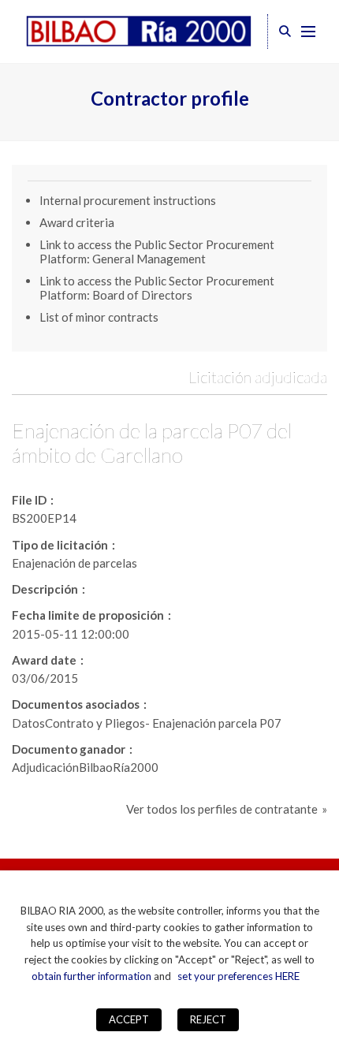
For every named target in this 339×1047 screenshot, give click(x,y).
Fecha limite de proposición (88, 615)
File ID (29, 500)
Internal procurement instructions (127, 200)
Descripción (45, 589)
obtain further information (91, 976)
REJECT (208, 1019)
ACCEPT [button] (129, 1019)
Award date (44, 660)
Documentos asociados (76, 704)
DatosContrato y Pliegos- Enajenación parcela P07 (146, 723)
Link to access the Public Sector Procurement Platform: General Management (156, 251)
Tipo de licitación (60, 545)
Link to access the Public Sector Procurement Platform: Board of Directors (156, 288)
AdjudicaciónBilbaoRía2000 (85, 767)
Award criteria (76, 222)
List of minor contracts (98, 317)
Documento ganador (68, 749)
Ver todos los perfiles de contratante (222, 809)
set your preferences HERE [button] (238, 976)
